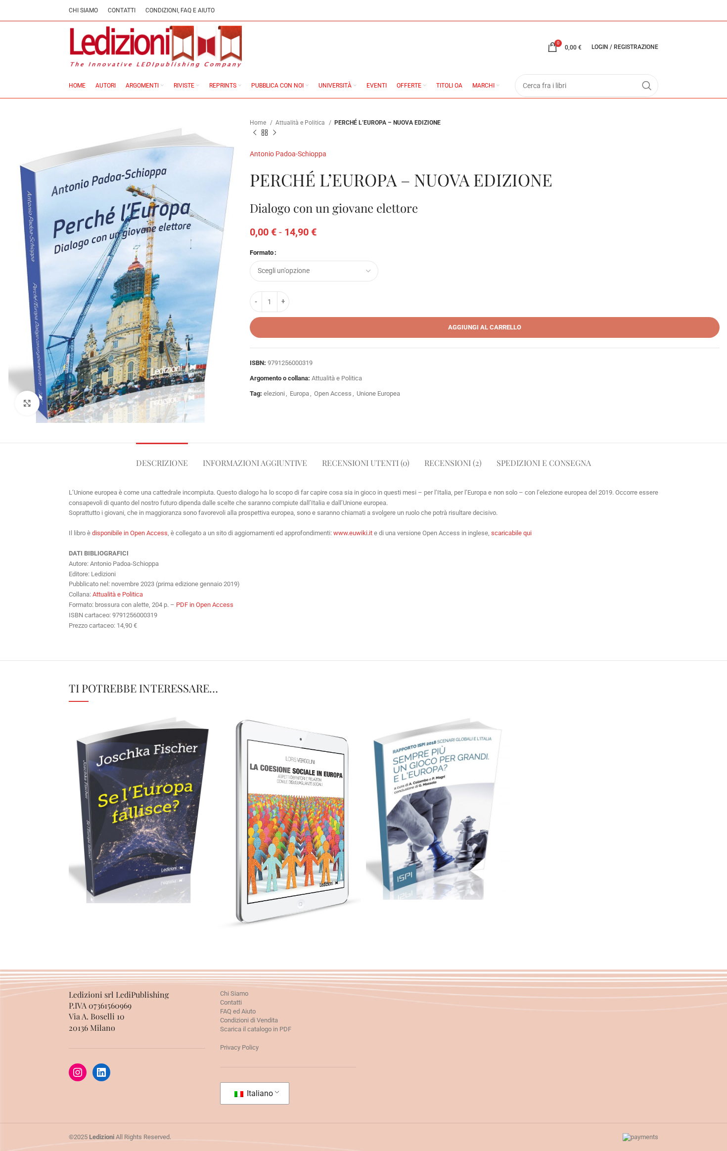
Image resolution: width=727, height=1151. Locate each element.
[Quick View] (96, 838)
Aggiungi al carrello (484, 327)
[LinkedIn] (101, 1072)
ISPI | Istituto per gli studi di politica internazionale (438, 820)
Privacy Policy (239, 1047)
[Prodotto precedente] (255, 133)
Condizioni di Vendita (249, 1020)
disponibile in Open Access (130, 533)
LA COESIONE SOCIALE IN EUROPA (289, 795)
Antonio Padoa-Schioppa (288, 154)
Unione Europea (378, 393)
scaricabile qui (511, 533)
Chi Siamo (234, 993)
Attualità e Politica (300, 122)
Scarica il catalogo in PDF (255, 1029)
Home (259, 122)
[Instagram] (78, 1072)
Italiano (259, 1093)
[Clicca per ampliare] (27, 403)
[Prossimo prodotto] (274, 133)
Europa (299, 393)
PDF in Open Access (204, 604)
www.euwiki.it (353, 533)
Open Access (333, 393)
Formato (261, 252)
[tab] (162, 458)
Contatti (231, 1002)
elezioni (274, 393)
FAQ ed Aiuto (238, 1011)
